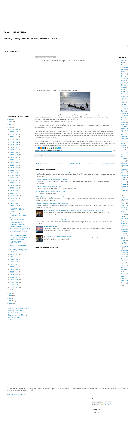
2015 (10, 303)
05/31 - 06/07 (14, 195)
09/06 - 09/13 (14, 160)
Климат (123, 122)
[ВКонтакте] (39, 148)
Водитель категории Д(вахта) (17, 315)
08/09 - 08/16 (14, 170)
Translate (106, 404)
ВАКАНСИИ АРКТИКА (15, 32)
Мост (122, 150)
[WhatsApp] (56, 148)
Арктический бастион (16, 222)
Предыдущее (110, 163)
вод (122, 89)
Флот (122, 267)
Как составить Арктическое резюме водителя (58, 236)
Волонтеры (124, 94)
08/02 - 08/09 (14, 173)
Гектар (123, 104)
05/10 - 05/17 (14, 201)
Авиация (124, 60)
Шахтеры (124, 269)
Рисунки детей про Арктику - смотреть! (49, 186)
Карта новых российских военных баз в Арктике (52, 179)
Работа (123, 203)
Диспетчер (124, 109)
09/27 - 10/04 (14, 152)
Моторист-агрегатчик (15, 310)
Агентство (124, 65)
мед (122, 134)
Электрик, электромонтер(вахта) (18, 308)
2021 (10, 124)
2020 (10, 127)
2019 (10, 293)
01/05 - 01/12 (14, 290)
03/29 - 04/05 (14, 259)
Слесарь (123, 236)
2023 (10, 119)
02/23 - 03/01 (14, 272)
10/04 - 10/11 (14, 150)
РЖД (122, 212)
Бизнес (123, 80)
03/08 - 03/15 (14, 267)
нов (122, 154)
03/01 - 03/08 (14, 269)
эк (121, 271)
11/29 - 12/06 (14, 139)
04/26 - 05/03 (14, 203)
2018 (10, 295)
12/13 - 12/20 (14, 134)
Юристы (123, 283)
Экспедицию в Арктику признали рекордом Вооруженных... (20, 214)
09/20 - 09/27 (14, 155)
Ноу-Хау (123, 161)
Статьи (123, 240)
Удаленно (124, 265)
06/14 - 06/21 (14, 190)
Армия (123, 74)
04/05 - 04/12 (14, 257)
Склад (123, 233)
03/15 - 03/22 (14, 264)
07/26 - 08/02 (14, 175)
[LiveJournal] (51, 148)
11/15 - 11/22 (14, 142)
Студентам (124, 252)
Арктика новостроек (50, 226)
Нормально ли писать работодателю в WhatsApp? (52, 220)
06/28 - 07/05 (14, 185)
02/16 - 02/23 (14, 274)
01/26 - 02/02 (14, 282)
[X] (45, 148)
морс (122, 143)
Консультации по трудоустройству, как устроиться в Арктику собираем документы (62, 173)
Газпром (123, 102)
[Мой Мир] (43, 148)
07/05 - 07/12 (14, 183)
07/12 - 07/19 (14, 180)
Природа (123, 184)
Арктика (123, 69)
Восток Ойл (124, 96)
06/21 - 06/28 (14, 188)
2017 (10, 298)
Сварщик (124, 221)
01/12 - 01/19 (14, 287)
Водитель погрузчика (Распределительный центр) (52, 203)
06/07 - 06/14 (14, 193)
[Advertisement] (56, 13)
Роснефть (124, 214)
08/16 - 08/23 (14, 167)
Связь (123, 223)
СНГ (122, 238)
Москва (123, 147)
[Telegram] (60, 148)
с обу (122, 216)
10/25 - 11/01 (14, 144)
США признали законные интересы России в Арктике (19, 225)
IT (121, 285)
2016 (10, 301)
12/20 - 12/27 (14, 132)
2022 (10, 122)
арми (122, 71)
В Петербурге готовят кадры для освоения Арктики (52, 197)
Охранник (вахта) (13, 313)
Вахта (123, 87)
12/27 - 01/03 (14, 129)
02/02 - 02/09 (14, 279)
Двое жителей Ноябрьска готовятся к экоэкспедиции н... (20, 236)
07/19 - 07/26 (14, 178)
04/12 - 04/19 (14, 254)
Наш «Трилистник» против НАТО (20, 229)
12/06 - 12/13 (14, 137)
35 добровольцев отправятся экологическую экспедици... (19, 232)
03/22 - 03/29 (14, 262)
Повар (123, 179)
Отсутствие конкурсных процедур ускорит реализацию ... (17, 241)
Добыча (123, 111)
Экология (124, 274)
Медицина (124, 136)
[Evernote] (49, 148)
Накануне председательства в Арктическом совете (19, 218)
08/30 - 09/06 (14, 162)
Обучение (124, 173)
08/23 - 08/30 (14, 165)
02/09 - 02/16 (14, 277)
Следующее (39, 163)
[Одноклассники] (41, 148)
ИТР (122, 118)
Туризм (123, 263)
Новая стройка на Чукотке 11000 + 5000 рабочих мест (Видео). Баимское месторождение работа (74, 210)
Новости (123, 158)
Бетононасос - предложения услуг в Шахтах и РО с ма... (19, 250)
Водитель (124, 91)
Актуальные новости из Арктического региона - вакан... (18, 209)
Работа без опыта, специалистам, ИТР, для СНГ (52, 192)
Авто (122, 63)
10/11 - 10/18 (14, 147)
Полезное (124, 182)
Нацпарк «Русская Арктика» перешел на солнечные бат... (19, 246)
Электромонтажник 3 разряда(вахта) (15, 318)
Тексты (123, 254)
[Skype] (58, 148)
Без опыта (124, 76)
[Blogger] (47, 148)
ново (122, 156)
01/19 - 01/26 (14, 285)
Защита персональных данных (16, 394)
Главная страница (11, 51)
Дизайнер (124, 106)
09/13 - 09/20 (14, 157)
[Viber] (53, 148)
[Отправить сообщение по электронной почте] (41, 155)
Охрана (123, 177)
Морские (123, 145)
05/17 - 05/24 (14, 198)
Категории (124, 120)
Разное (123, 207)
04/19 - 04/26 (14, 206)
